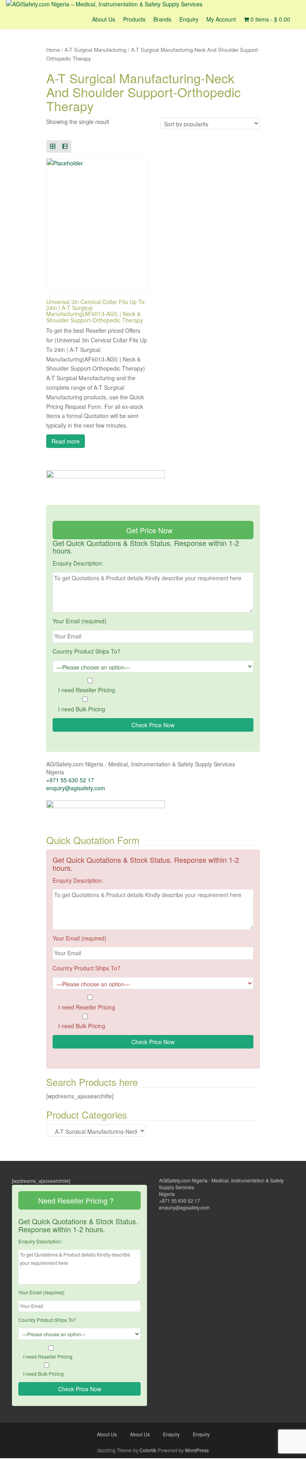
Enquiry (188, 19)
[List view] (65, 146)
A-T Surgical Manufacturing (95, 49)
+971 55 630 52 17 (70, 780)
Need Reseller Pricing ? (77, 1200)
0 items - (269, 19)
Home (53, 49)
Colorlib (148, 1450)
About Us (103, 19)
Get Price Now (150, 530)
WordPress (197, 1450)
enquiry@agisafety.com (75, 788)
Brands (162, 19)
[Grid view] (52, 146)
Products (134, 19)
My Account (221, 19)
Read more (65, 441)
